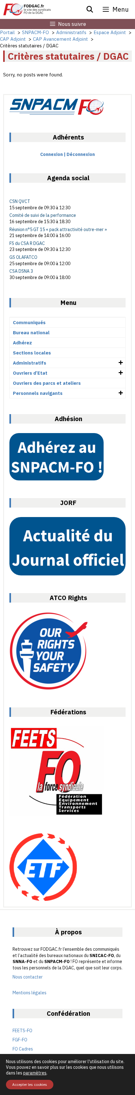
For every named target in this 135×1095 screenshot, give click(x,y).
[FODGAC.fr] (27, 9)
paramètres (34, 1073)
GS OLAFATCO (23, 257)
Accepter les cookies (29, 1084)
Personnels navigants (37, 393)
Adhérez (22, 343)
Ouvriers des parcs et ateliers (47, 383)
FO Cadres (23, 1049)
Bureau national (31, 333)
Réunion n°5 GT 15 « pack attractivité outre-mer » (58, 229)
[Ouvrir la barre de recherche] (90, 9)
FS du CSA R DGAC (27, 243)
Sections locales (32, 353)
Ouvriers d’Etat (30, 373)
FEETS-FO (22, 1030)
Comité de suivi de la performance (42, 215)
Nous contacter (28, 977)
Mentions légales (29, 993)
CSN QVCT (19, 201)
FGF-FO (20, 1040)
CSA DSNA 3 (21, 271)
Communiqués (29, 322)
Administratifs (29, 363)
